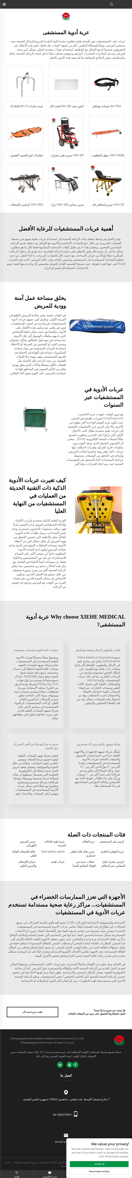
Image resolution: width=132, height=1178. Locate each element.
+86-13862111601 (63, 1114)
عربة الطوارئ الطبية (112, 851)
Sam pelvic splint (53, 851)
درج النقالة (88, 841)
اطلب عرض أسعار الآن (32, 1012)
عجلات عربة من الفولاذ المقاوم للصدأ (84, 863)
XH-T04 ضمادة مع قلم (107, 106)
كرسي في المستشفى (111, 841)
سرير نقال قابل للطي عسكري (83, 853)
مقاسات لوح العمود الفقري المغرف (21, 155)
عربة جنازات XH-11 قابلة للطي (24, 106)
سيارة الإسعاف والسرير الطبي (27, 863)
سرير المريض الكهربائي (28, 843)
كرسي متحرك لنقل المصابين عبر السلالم (113, 863)
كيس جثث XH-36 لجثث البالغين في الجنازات (57, 106)
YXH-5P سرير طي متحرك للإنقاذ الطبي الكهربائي (53, 155)
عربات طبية (58, 861)
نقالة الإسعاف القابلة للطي (24, 853)
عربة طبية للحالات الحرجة (55, 843)
